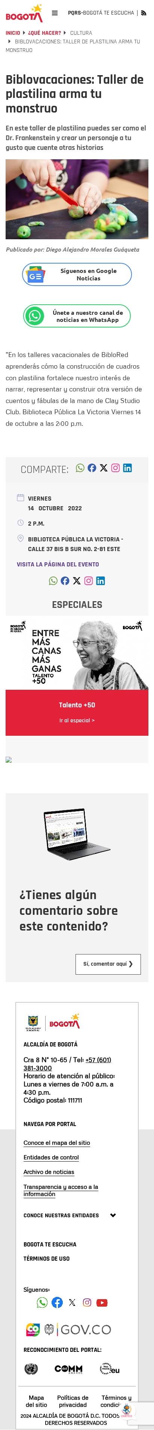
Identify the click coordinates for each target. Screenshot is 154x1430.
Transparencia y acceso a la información (61, 1190)
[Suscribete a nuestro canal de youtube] (102, 1302)
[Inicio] (24, 13)
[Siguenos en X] (72, 1302)
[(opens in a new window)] (115, 470)
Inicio (13, 33)
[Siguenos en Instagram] (87, 1302)
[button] (80, 470)
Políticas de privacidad (73, 1401)
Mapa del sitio (36, 1401)
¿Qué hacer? (44, 33)
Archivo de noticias (49, 1171)
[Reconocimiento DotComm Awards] (68, 1368)
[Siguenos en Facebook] (42, 1302)
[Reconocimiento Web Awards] (109, 1368)
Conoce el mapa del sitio (57, 1142)
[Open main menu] (54, 12)
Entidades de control (51, 1157)
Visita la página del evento (58, 564)
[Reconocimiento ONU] (31, 1368)
